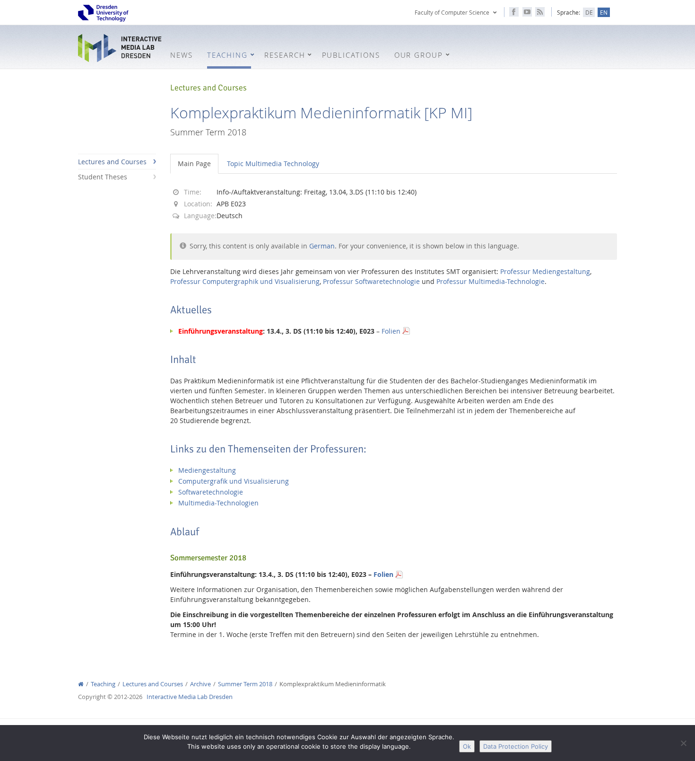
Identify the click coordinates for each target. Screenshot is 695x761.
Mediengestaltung (207, 470)
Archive (200, 684)
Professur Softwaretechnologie (371, 281)
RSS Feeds (540, 12)
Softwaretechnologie (210, 491)
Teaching (103, 684)
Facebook (514, 12)
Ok (467, 746)
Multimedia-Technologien (218, 502)
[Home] (81, 684)
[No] (683, 743)
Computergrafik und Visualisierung (233, 481)
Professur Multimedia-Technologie (490, 281)
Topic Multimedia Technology (273, 163)
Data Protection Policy (515, 746)
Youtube (527, 12)
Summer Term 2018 (245, 684)
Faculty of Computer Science (452, 12)
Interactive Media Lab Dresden (120, 48)
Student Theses (102, 176)
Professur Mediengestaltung (545, 271)
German (322, 245)
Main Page (194, 163)
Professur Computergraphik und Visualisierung (245, 281)
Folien (391, 331)
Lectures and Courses (112, 161)
